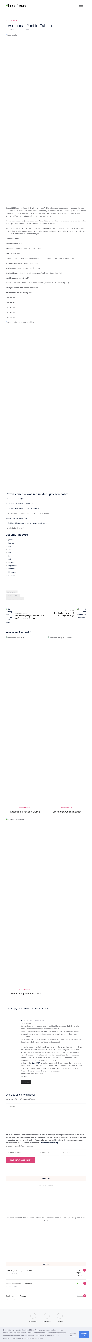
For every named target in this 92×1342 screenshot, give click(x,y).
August (11, 562)
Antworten (26, 1082)
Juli (9, 559)
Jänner (10, 540)
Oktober (11, 569)
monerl (25, 1020)
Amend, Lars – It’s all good (15, 498)
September (12, 566)
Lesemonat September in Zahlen (25, 993)
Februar (11, 543)
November (12, 572)
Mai (9, 553)
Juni (9, 556)
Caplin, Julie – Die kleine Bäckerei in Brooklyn (22, 508)
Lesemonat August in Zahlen (67, 812)
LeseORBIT (36, 1063)
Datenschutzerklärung (49, 1143)
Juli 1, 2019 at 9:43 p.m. (38, 1020)
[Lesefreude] (17, 5)
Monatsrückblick (14, 599)
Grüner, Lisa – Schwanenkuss (16, 518)
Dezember (12, 575)
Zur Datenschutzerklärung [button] (32, 1338)
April (10, 549)
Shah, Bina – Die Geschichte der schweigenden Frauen (26, 523)
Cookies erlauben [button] (84, 1334)
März (10, 546)
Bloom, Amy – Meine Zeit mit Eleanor (19, 503)
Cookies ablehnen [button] (73, 1334)
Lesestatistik (11, 20)
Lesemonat (11, 592)
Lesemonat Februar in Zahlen (25, 812)
